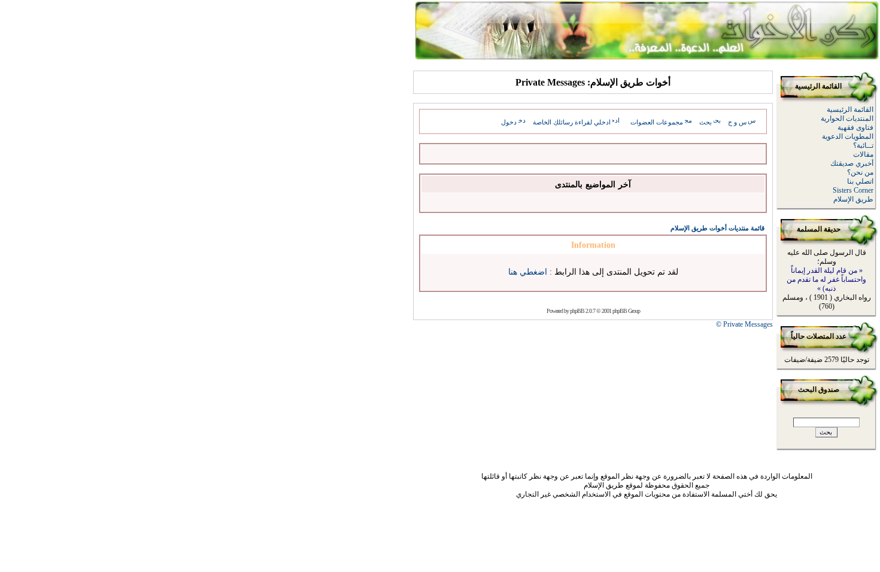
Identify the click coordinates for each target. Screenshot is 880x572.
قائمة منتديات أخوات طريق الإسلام (717, 228)
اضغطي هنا (527, 271)
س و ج (737, 122)
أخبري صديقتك (851, 163)
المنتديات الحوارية (847, 118)
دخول (509, 122)
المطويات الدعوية (847, 136)
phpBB (577, 311)
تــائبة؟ (863, 145)
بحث (705, 122)
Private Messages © (744, 324)
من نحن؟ (860, 172)
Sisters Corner (853, 190)
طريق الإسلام (853, 199)
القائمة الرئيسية (850, 109)
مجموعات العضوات (656, 122)
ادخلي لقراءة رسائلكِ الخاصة (572, 122)
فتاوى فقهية (855, 127)
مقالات (863, 154)
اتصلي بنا (860, 181)
